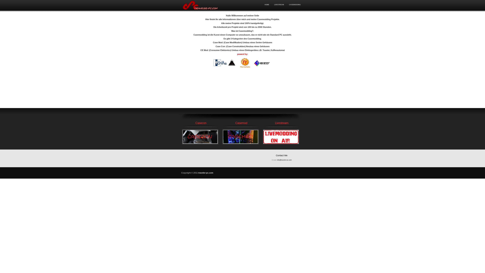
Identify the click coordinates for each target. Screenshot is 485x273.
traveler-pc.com (200, 5)
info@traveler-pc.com (284, 160)
